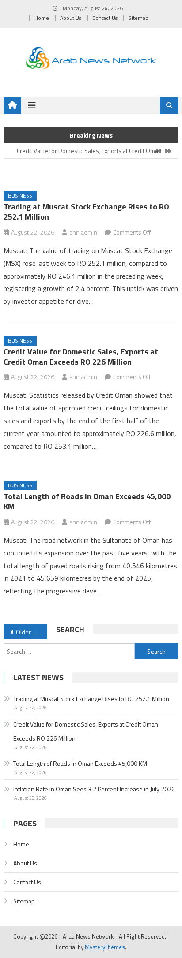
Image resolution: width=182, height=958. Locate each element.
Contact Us (105, 18)
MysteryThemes (105, 947)
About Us (70, 18)
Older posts (31, 632)
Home (41, 18)
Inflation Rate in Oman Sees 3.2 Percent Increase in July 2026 (94, 789)
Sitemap (138, 18)
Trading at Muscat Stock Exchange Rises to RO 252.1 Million (86, 212)
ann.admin (83, 232)
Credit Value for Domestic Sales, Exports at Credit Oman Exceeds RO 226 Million (81, 357)
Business (20, 195)
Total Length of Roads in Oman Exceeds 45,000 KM (87, 501)
